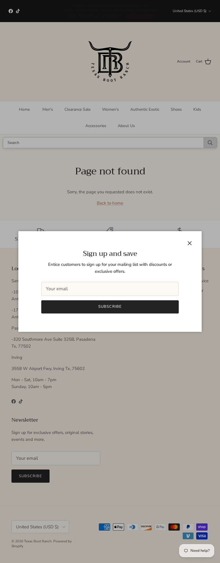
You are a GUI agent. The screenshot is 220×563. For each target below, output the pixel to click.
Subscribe (109, 306)
